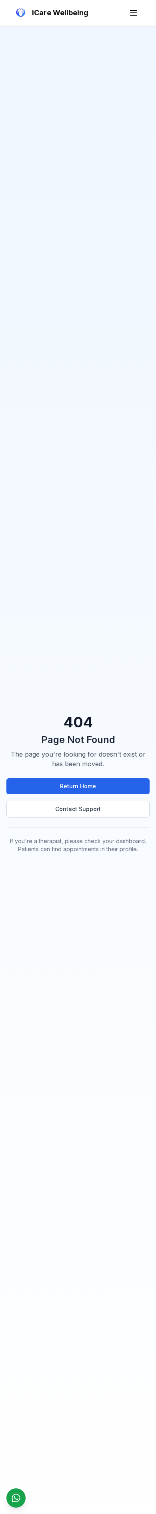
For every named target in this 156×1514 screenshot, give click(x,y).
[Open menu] (133, 13)
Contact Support (78, 808)
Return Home (78, 786)
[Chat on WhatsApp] (16, 1498)
